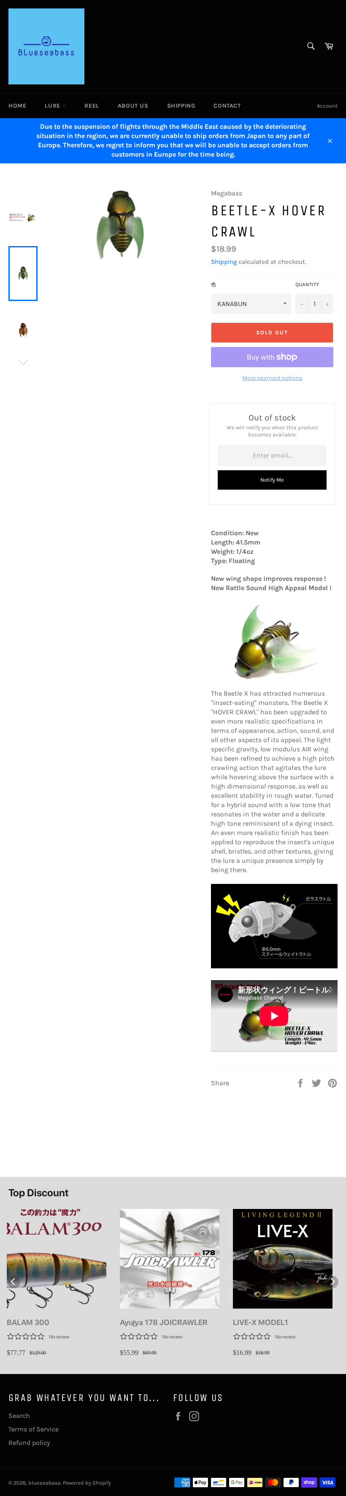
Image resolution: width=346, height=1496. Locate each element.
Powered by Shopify (87, 1483)
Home (17, 105)
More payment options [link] (272, 378)
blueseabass (44, 1483)
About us (133, 105)
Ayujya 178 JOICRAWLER (164, 1322)
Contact (227, 105)
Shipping (181, 105)
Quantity (307, 284)
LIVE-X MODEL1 (260, 1322)
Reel (91, 105)
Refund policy (29, 1443)
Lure (53, 105)
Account (327, 106)
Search (19, 1416)
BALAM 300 (28, 1322)
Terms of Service (33, 1429)
